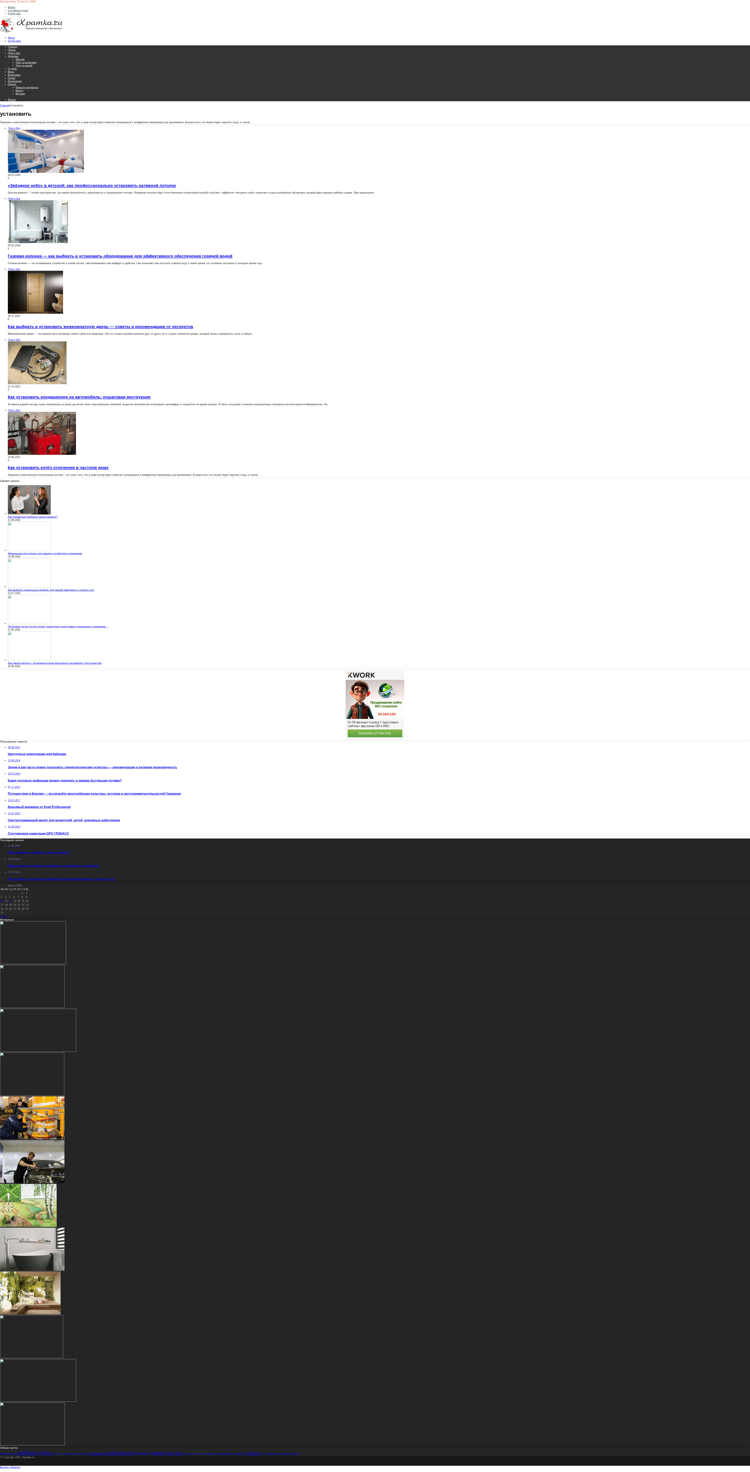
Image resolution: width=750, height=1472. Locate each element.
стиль (263, 1454)
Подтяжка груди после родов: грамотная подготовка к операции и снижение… (58, 626)
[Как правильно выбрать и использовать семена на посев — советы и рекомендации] (32, 1444)
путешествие (201, 1454)
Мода (11, 71)
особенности (120, 1453)
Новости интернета (27, 87)
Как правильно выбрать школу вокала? (33, 516)
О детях (12, 68)
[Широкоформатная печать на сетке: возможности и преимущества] (30, 1313)
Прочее (12, 84)
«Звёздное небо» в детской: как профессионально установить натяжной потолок (92, 185)
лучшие (64, 1454)
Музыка (20, 93)
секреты (239, 1453)
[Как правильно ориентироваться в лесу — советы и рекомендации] (28, 1226)
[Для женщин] (31, 31)
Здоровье (13, 56)
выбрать (28, 1452)
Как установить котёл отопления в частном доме (58, 467)
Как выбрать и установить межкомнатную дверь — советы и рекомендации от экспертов (100, 326)
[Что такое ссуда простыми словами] (32, 1094)
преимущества (167, 1452)
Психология (15, 81)
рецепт (228, 1453)
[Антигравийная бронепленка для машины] (32, 1182)
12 (10, 901)
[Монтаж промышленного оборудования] (32, 1138)
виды (4, 1453)
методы (73, 1453)
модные (83, 1453)
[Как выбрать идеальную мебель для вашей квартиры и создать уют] (29, 586)
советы (253, 1452)
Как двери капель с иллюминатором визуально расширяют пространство (55, 663)
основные (97, 1453)
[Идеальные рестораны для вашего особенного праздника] (29, 550)
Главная (12, 46)
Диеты (11, 49)
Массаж (20, 59)
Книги (19, 90)
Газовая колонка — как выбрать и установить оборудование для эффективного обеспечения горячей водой (120, 256)
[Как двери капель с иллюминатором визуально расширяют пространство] (29, 659)
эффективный (291, 1453)
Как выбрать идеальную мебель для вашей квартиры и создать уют (51, 589)
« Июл (3, 916)
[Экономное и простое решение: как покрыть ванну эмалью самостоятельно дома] (32, 1269)
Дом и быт (14, 53)
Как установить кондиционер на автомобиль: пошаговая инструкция (79, 397)
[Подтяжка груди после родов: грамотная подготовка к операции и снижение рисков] (29, 623)
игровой (56, 1453)
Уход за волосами (26, 62)
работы (211, 1453)
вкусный (13, 1453)
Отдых (11, 78)
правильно (142, 1453)
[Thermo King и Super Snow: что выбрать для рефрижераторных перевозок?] (38, 1050)
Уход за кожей (24, 65)
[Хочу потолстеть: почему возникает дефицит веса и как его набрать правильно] (31, 1357)
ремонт (218, 1453)
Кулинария (14, 74)
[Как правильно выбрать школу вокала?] (29, 513)
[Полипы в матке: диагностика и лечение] (32, 1007)
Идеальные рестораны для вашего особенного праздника (45, 553)
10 (2, 901)
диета (44, 1453)
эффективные (274, 1453)
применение (188, 1454)
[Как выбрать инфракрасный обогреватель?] (33, 963)
